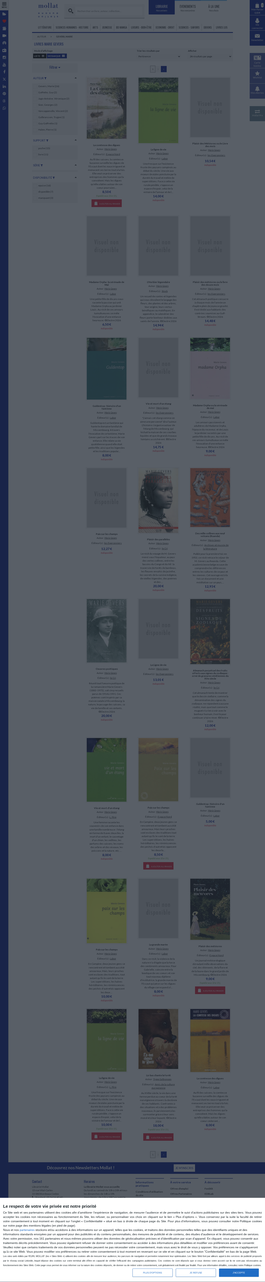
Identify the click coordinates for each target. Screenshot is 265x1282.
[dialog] (132, 1240)
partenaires (27, 1229)
